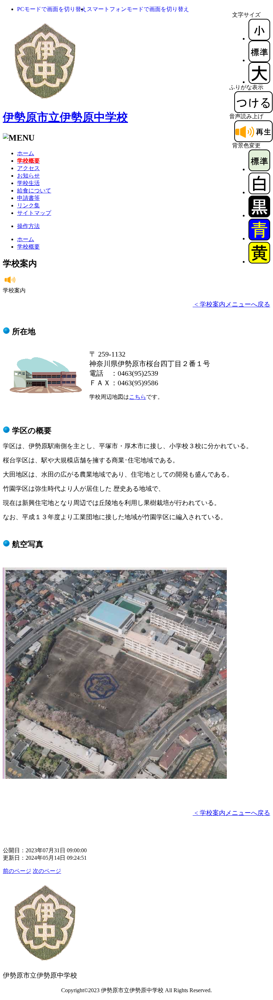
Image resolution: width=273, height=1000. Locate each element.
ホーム (25, 153)
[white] (259, 192)
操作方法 (28, 226)
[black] (259, 215)
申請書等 (28, 198)
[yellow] (259, 262)
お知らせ (28, 176)
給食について (34, 191)
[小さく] (259, 39)
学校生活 (28, 183)
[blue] (259, 238)
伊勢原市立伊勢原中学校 (65, 117)
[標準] (259, 60)
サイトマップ (34, 213)
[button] (52, 9)
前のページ (17, 871)
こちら (137, 397)
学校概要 (28, 247)
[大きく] (259, 82)
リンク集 (28, 205)
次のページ (47, 871)
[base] (259, 169)
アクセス (28, 168)
